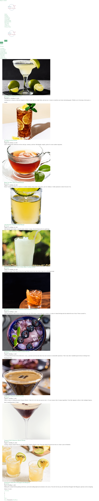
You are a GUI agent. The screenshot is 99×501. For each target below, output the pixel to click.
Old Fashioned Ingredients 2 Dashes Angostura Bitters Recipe (20, 309)
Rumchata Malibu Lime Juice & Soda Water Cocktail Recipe (19, 267)
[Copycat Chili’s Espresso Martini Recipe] (26, 404)
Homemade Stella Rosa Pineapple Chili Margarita (17, 482)
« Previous (6, 490)
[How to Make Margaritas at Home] (26, 59)
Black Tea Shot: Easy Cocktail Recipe (14, 182)
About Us (7, 24)
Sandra (7, 97)
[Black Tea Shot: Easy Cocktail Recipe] (26, 146)
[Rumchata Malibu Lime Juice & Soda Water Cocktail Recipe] (26, 230)
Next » (5, 498)
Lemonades (7, 19)
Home (6, 14)
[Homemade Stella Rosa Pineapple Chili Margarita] (26, 446)
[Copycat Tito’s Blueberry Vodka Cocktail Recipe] (26, 315)
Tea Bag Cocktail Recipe (10, 140)
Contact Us (7, 25)
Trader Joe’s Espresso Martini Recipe (14, 395)
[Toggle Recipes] (26, 46)
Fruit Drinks (7, 18)
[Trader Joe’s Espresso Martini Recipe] (26, 359)
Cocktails (7, 16)
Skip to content (3, 0)
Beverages (7, 23)
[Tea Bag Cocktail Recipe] (26, 104)
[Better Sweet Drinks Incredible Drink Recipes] (12, 1)
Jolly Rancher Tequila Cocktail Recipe (14, 224)
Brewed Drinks (8, 21)
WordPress (15, 499)
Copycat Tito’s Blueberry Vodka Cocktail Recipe (16, 351)
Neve (5, 499)
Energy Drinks (8, 20)
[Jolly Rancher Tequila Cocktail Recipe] (26, 188)
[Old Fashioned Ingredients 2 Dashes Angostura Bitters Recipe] (26, 273)
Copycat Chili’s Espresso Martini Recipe (14, 440)
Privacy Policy (8, 26)
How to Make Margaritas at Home (13, 96)
